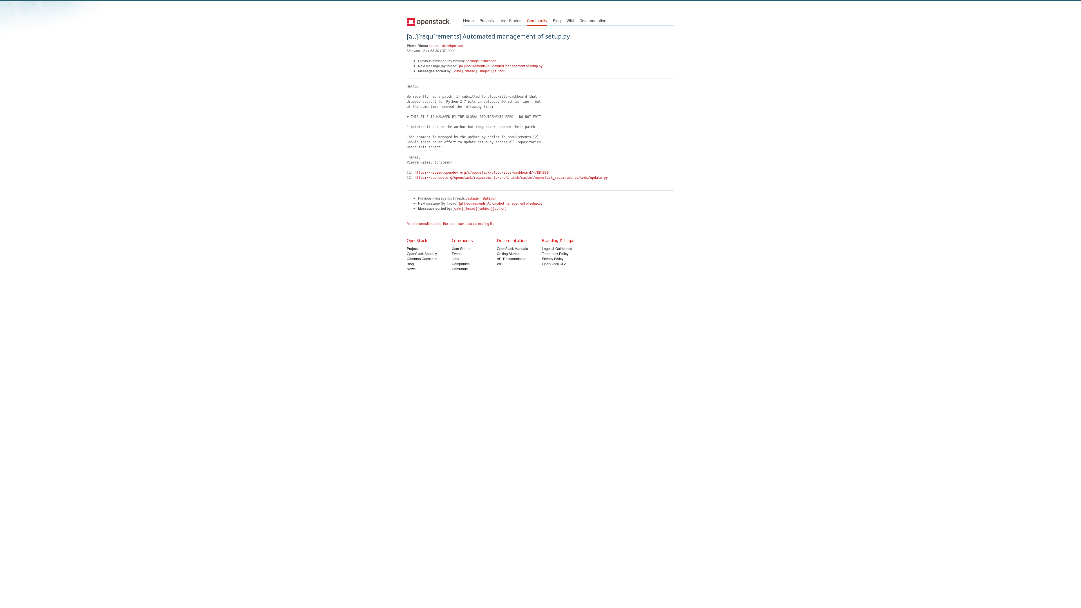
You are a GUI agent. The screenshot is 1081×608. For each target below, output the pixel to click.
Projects (486, 20)
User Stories (510, 20)
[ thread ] (470, 70)
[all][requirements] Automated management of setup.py (500, 65)
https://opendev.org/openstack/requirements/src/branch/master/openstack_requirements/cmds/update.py (511, 178)
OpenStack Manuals (512, 248)
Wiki (570, 20)
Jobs (455, 258)
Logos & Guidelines (557, 248)
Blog (557, 20)
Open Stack (429, 22)
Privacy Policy (552, 258)
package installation (481, 60)
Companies (461, 263)
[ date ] (458, 70)
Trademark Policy (555, 253)
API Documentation (511, 258)
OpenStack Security (422, 253)
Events (457, 253)
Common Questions (422, 258)
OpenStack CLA (554, 263)
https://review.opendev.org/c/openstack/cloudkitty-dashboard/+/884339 (482, 173)
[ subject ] (485, 70)
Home (468, 20)
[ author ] (499, 70)
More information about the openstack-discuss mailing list (450, 223)
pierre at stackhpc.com (446, 45)
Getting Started (508, 253)
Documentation (592, 20)
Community (537, 20)
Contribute (460, 268)
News (411, 268)
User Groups (461, 248)
